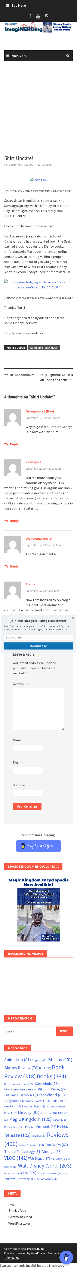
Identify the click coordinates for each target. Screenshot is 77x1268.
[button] (38, 620)
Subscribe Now (38, 645)
